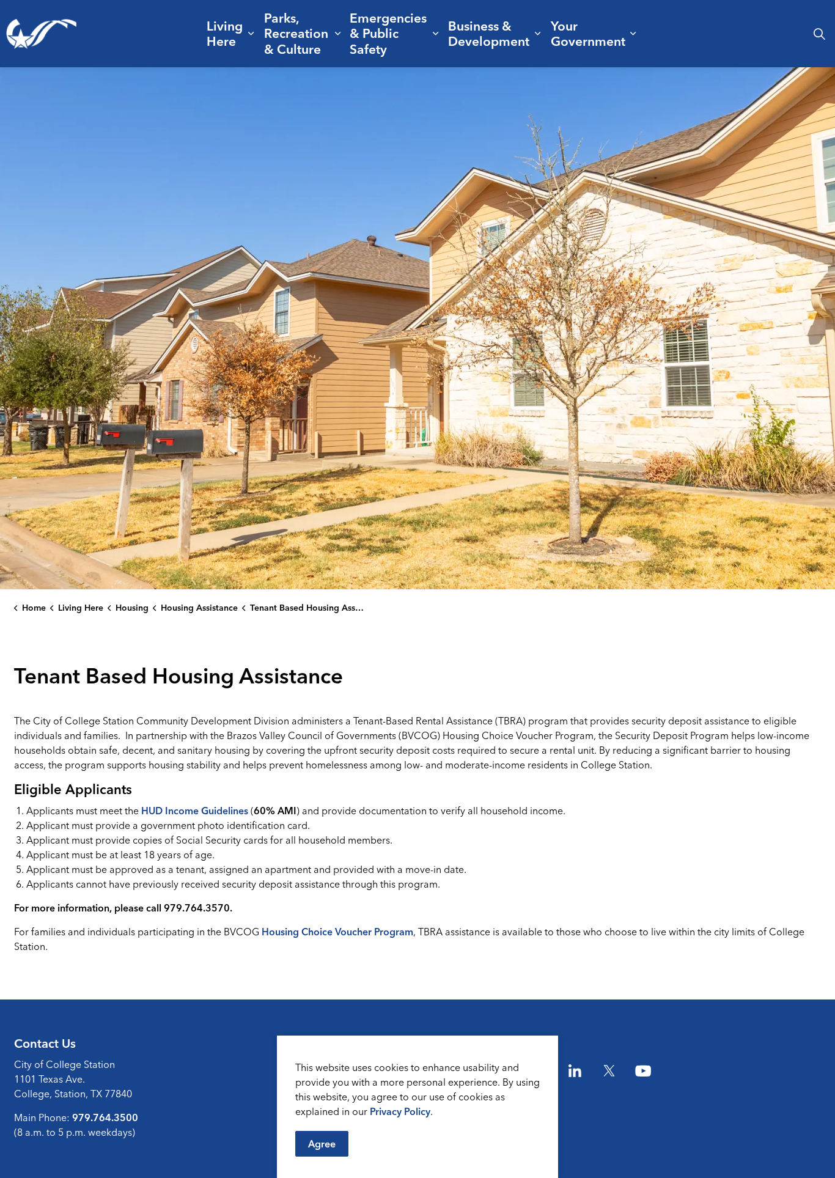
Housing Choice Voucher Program (337, 932)
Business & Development (488, 33)
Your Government (588, 33)
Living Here (225, 33)
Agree (322, 1144)
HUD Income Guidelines (194, 810)
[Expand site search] (819, 33)
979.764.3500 (105, 1117)
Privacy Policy (400, 1111)
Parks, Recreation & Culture (296, 33)
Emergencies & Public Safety (388, 33)
